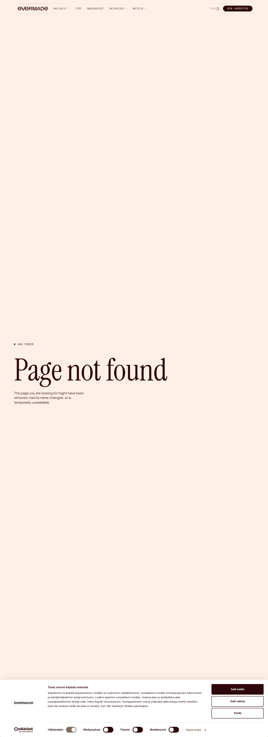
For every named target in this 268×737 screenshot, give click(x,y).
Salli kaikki (237, 689)
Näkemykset (95, 8)
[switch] (108, 730)
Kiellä (237, 713)
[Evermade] (33, 8)
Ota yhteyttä (238, 8)
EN (212, 8)
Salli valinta (237, 701)
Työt (78, 8)
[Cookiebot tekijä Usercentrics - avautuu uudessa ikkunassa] (24, 730)
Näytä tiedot (193, 729)
